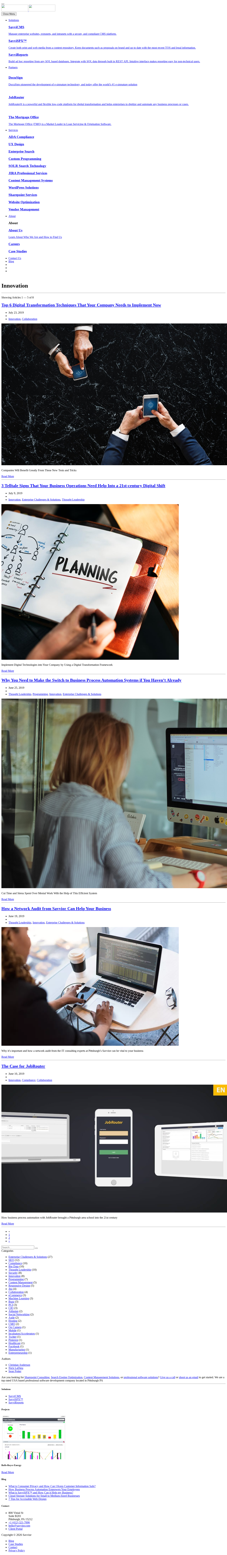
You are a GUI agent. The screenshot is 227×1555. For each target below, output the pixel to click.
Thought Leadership (73, 499)
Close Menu (9, 14)
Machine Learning (19, 1298)
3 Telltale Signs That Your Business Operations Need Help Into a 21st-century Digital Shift (83, 485)
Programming (40, 694)
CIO (11, 1308)
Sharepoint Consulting (36, 1377)
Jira (10, 1288)
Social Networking (19, 1314)
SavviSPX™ (16, 1399)
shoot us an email (188, 1377)
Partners (13, 67)
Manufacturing (17, 1349)
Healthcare (15, 1343)
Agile (12, 1317)
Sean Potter (15, 1371)
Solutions (14, 20)
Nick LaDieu (16, 1368)
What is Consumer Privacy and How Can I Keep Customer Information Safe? (52, 1486)
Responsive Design (19, 1285)
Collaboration (29, 318)
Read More (7, 476)
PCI (11, 1304)
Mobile (12, 1330)
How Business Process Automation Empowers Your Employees (44, 1489)
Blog (11, 261)
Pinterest (13, 1339)
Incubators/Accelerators (22, 1333)
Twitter (12, 1336)
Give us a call (167, 1377)
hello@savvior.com (19, 1525)
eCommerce (15, 1295)
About (12, 216)
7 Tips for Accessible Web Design (27, 1498)
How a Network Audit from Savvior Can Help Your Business (56, 908)
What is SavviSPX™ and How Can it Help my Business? (41, 1492)
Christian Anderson (19, 1364)
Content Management (21, 1282)
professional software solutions (141, 1377)
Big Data (14, 1266)
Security (13, 1272)
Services (13, 130)
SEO (11, 1260)
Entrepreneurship (18, 1352)
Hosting (13, 1320)
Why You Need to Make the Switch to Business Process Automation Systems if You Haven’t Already (91, 680)
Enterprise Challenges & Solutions (41, 499)
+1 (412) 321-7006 (19, 1522)
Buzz (11, 1301)
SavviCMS (15, 1396)
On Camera (15, 1327)
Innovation (15, 318)
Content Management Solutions (101, 1377)
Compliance (28, 1080)
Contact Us (15, 258)
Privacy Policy (17, 1550)
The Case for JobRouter (23, 1066)
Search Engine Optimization (66, 1377)
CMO (12, 1323)
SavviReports (16, 1402)
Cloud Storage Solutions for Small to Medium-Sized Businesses (44, 1495)
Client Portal (16, 1528)
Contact (13, 1547)
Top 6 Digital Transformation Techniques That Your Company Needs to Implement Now (81, 305)
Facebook (14, 1346)
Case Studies (16, 1544)
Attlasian (13, 1311)
